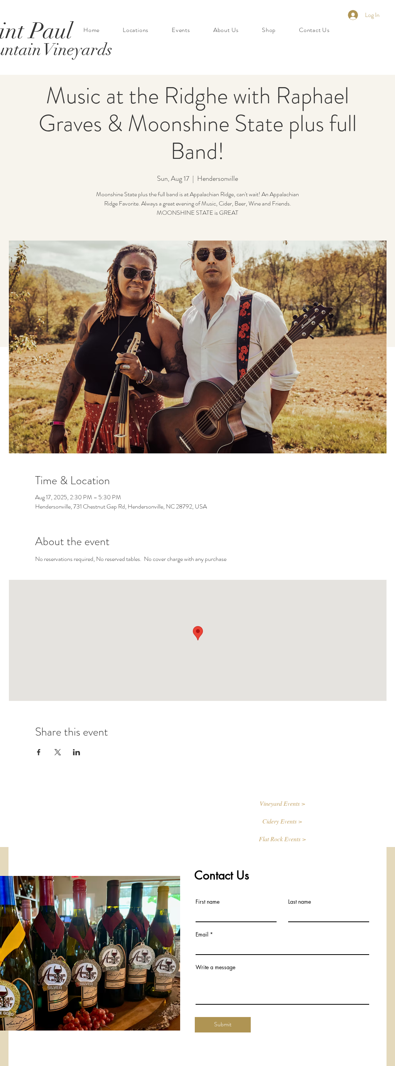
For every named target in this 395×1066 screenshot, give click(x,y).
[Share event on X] (57, 752)
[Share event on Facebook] (38, 752)
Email (202, 934)
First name (207, 901)
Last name (299, 901)
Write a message (215, 967)
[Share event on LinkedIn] (76, 752)
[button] (282, 804)
